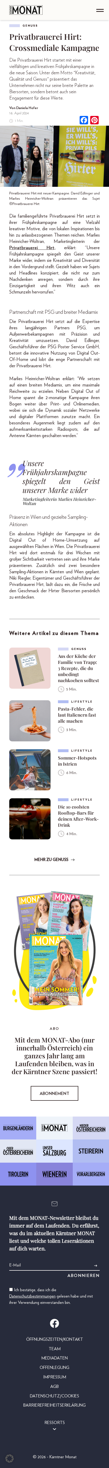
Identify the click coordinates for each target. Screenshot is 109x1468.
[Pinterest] (94, 121)
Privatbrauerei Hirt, (32, 248)
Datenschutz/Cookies (54, 1396)
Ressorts (54, 1423)
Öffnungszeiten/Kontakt (54, 1339)
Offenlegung (54, 1368)
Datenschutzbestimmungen (32, 1296)
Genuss (30, 25)
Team (55, 1349)
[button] (9, 1458)
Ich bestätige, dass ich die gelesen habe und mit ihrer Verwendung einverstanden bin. (51, 1296)
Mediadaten (54, 1358)
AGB (54, 1386)
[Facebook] (84, 121)
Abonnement (54, 1094)
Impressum (54, 1377)
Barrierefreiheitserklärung (54, 1405)
